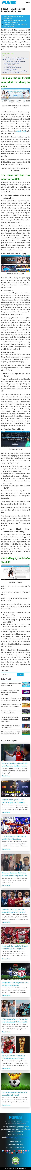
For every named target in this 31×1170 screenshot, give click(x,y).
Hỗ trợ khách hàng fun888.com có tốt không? (16, 71)
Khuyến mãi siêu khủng (11, 69)
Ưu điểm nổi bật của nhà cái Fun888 (12, 59)
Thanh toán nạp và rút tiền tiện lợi (14, 67)
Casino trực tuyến (12, 66)
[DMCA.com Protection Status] (15, 1164)
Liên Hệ (26, 1121)
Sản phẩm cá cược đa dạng (12, 63)
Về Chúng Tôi (6, 1121)
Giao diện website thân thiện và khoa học (15, 61)
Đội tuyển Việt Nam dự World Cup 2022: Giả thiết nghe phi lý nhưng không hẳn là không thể (13, 1058)
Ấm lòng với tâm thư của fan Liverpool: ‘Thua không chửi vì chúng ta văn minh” (15, 948)
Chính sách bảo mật (10, 1123)
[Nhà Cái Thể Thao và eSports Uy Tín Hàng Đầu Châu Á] (9, 4)
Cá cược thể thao (11, 64)
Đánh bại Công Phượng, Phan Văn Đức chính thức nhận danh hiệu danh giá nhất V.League (15, 766)
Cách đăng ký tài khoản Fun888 (11, 72)
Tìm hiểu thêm (6, 776)
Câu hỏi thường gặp (21, 1123)
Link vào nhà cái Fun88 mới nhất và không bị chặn (15, 58)
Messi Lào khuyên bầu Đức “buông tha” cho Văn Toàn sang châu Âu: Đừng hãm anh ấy (15, 875)
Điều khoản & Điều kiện (17, 1121)
